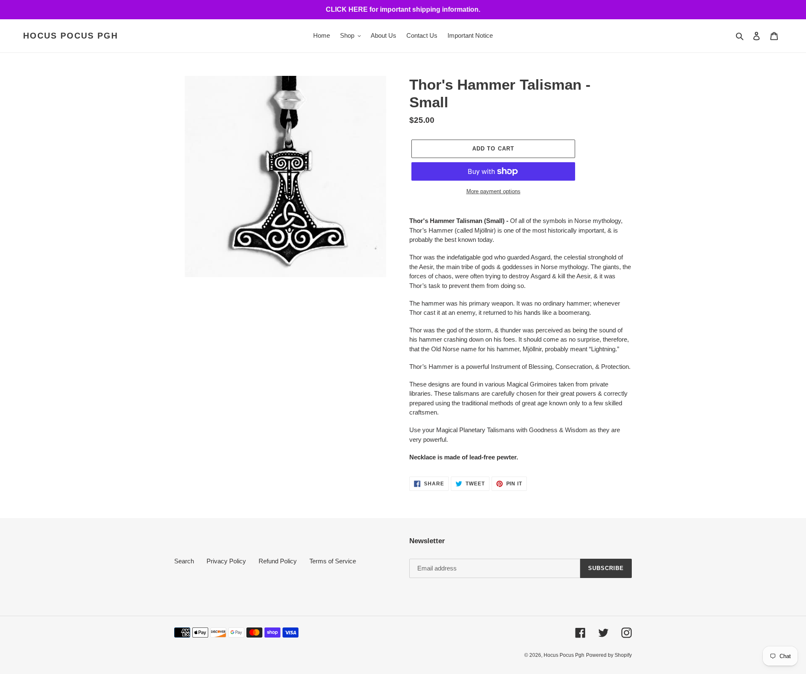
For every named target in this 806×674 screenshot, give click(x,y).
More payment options (493, 191)
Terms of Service (332, 561)
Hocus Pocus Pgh (70, 35)
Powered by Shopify (609, 655)
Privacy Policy (226, 561)
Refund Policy (278, 561)
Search (184, 561)
